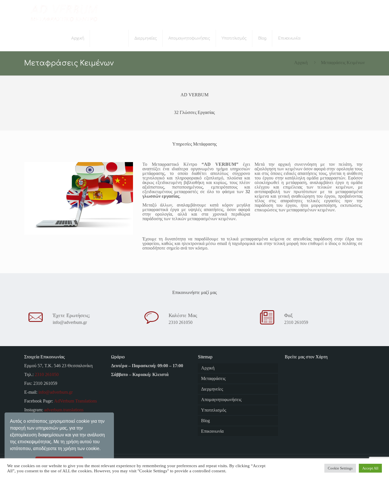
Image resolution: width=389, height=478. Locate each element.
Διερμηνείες (212, 389)
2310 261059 (296, 322)
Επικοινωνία (212, 431)
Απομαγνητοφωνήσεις (221, 399)
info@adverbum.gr (70, 322)
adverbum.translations (63, 409)
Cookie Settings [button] (340, 468)
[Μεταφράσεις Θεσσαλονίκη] (64, 13)
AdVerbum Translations (75, 401)
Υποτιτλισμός (213, 410)
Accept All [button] (370, 468)
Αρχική (301, 62)
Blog (205, 420)
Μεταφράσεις (213, 378)
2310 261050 (181, 322)
